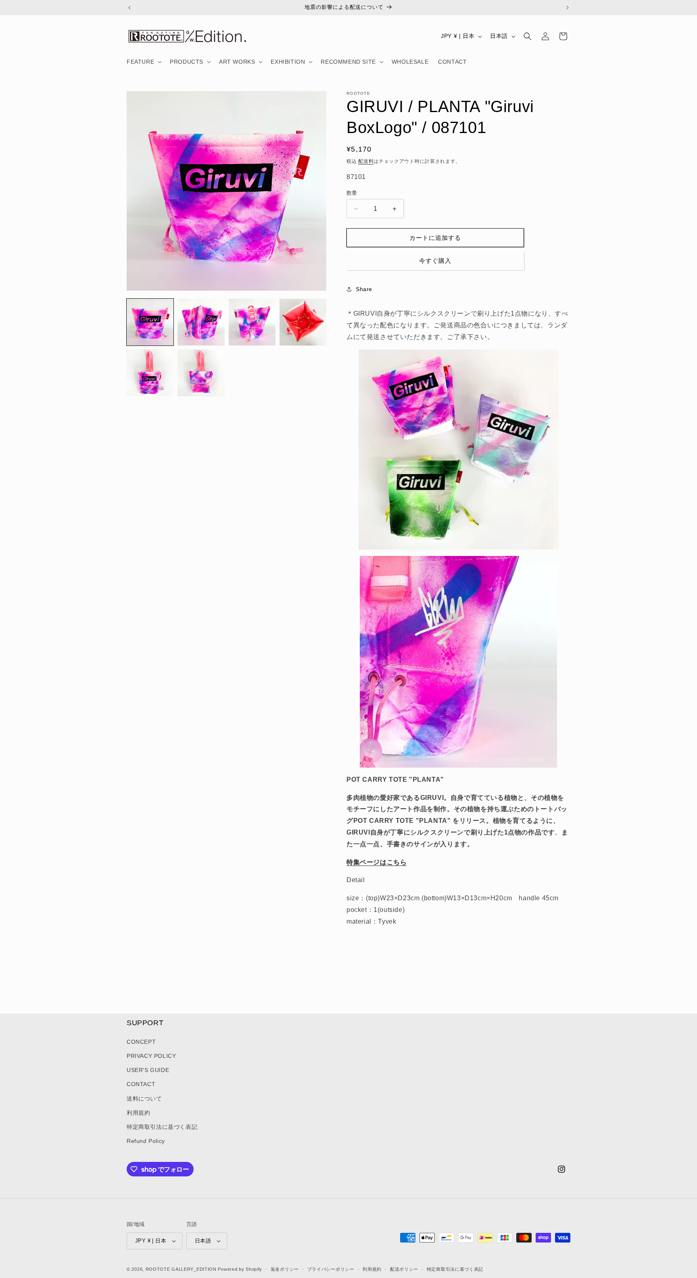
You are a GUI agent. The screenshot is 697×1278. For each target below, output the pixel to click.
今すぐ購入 (435, 260)
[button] (143, 61)
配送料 (366, 161)
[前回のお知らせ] (129, 7)
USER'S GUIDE (148, 1070)
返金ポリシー (285, 1268)
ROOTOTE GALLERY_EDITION (181, 1269)
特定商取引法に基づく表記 (162, 1127)
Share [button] (364, 289)
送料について (144, 1098)
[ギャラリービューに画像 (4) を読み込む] (303, 322)
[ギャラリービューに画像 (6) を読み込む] (200, 373)
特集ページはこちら (376, 862)
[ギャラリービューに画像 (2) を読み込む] (200, 322)
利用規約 (138, 1112)
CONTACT (141, 1084)
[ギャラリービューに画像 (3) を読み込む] (252, 322)
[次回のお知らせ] (567, 7)
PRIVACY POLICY (151, 1056)
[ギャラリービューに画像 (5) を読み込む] (150, 373)
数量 (351, 193)
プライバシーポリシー (331, 1268)
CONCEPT (141, 1042)
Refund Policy (146, 1141)
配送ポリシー (404, 1268)
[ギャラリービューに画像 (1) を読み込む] (150, 322)
